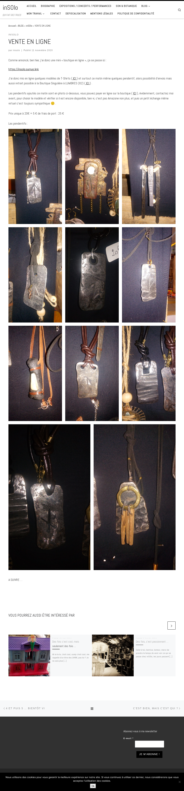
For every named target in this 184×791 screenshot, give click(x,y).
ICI (74, 78)
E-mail (128, 738)
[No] (179, 782)
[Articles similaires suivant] (171, 625)
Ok (93, 786)
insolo (16, 50)
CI (88, 83)
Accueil (12, 25)
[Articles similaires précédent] (163, 625)
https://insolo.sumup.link (23, 69)
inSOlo (29, 25)
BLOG (21, 25)
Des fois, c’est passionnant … (152, 641)
